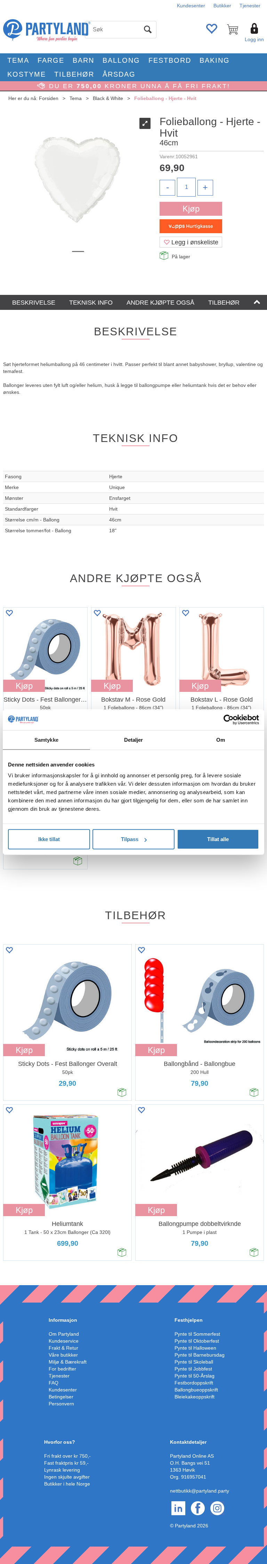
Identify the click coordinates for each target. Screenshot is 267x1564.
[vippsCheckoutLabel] (191, 226)
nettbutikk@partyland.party (199, 1491)
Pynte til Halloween (195, 1348)
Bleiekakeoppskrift (195, 1396)
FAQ (53, 1383)
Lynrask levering (62, 1470)
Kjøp (191, 208)
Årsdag (119, 74)
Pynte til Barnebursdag (200, 1355)
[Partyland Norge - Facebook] (198, 1508)
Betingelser (61, 1396)
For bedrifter (62, 1369)
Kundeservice (64, 1341)
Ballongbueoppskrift (196, 1390)
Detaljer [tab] (133, 739)
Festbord (169, 60)
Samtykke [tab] (46, 739)
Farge (51, 60)
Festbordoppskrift (194, 1383)
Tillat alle (218, 839)
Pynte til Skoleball (194, 1362)
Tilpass (129, 839)
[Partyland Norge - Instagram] (217, 1508)
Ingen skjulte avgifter (67, 1477)
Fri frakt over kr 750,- (67, 1456)
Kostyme (26, 74)
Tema (18, 60)
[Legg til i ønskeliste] (9, 613)
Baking (215, 60)
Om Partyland (64, 1334)
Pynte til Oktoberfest (197, 1341)
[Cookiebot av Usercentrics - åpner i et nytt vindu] (228, 719)
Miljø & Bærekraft (68, 1362)
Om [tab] (220, 739)
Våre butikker (63, 1355)
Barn (83, 60)
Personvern (61, 1403)
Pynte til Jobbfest (193, 1369)
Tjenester (250, 5)
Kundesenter (191, 5)
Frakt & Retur (63, 1348)
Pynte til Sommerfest (197, 1334)
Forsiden (48, 98)
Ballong (121, 60)
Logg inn (254, 39)
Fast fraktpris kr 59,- (66, 1463)
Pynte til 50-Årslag (195, 1376)
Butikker (222, 5)
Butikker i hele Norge (67, 1484)
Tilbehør (74, 74)
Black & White (108, 98)
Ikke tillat (49, 839)
